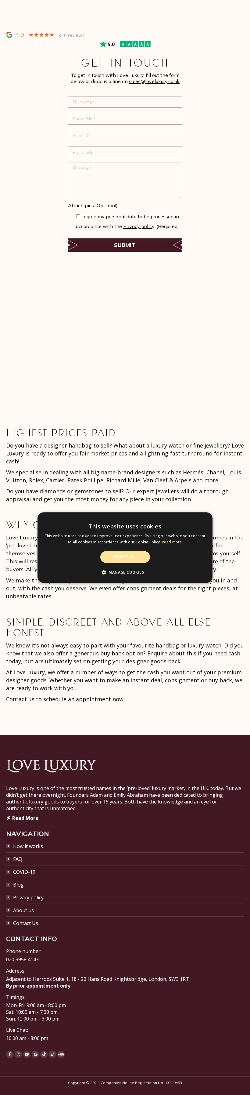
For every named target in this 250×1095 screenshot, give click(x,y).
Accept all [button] (125, 557)
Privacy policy (138, 226)
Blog (18, 884)
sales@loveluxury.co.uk (154, 81)
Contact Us (25, 923)
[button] (125, 572)
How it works (28, 846)
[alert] (125, 547)
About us (23, 910)
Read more (172, 542)
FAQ (17, 859)
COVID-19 (24, 871)
